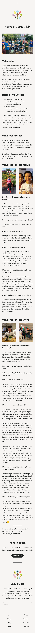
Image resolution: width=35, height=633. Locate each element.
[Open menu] (17, 3)
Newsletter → (17, 555)
